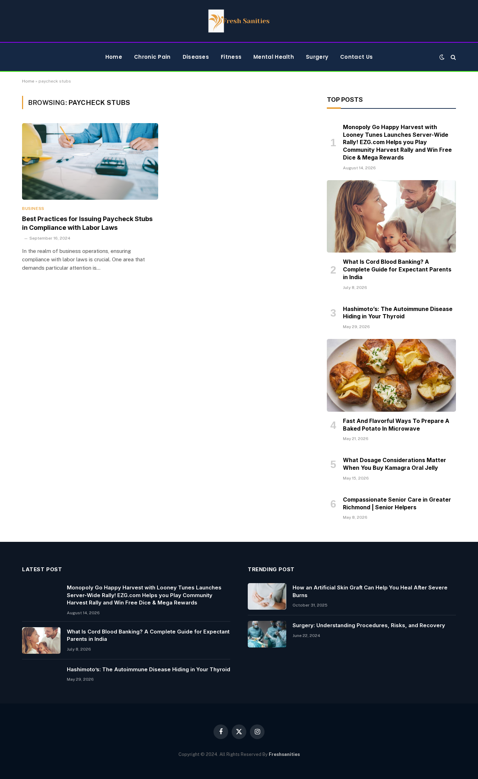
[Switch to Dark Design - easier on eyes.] (442, 57)
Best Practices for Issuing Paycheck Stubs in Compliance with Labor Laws (87, 223)
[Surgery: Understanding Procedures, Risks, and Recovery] (267, 634)
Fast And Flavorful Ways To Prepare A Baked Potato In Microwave (396, 424)
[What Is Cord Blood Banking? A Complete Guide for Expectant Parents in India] (391, 216)
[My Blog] (239, 21)
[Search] (452, 57)
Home (113, 57)
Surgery (317, 57)
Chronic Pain (152, 57)
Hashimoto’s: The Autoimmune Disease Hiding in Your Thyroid (397, 312)
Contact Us (356, 57)
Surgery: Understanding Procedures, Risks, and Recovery (369, 625)
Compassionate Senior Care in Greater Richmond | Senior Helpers (397, 503)
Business (33, 208)
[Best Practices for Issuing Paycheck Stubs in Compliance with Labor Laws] (90, 161)
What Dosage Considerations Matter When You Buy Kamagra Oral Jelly (394, 463)
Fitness (231, 57)
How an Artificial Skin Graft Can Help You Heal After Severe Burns (370, 591)
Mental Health (273, 57)
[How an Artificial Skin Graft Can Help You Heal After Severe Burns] (267, 596)
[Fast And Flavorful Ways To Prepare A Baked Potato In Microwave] (391, 375)
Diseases (196, 57)
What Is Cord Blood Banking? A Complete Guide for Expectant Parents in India (397, 269)
